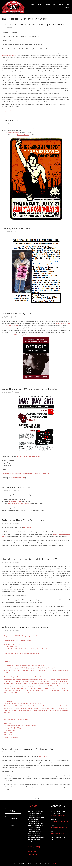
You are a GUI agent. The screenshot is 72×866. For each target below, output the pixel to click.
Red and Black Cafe (15, 501)
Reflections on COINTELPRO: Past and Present (25, 627)
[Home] (13, 7)
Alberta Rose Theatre (13, 132)
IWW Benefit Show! (12, 120)
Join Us (32, 805)
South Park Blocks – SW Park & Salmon (28, 456)
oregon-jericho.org (9, 730)
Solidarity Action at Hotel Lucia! (17, 228)
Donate (61, 4)
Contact (67, 7)
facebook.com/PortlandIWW (59, 827)
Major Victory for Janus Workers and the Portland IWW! (29, 559)
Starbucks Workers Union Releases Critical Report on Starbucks (33, 24)
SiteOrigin (55, 863)
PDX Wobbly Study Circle (19, 335)
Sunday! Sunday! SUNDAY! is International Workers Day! (29, 389)
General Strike (12, 503)
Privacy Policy (34, 846)
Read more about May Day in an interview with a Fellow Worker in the (25, 473)
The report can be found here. (10, 110)
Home (33, 4)
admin (18, 27)
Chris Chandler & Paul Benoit (18, 128)
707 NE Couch (43, 756)
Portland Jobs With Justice (18, 477)
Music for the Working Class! (16, 487)
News (54, 4)
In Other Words (28, 527)
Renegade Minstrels (24, 503)
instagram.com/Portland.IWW (59, 821)
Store (67, 4)
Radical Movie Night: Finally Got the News (23, 520)
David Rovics (29, 128)
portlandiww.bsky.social (57, 833)
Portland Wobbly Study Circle (16, 313)
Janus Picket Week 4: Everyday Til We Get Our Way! (28, 749)
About (39, 4)
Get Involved (47, 4)
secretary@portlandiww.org (58, 815)
